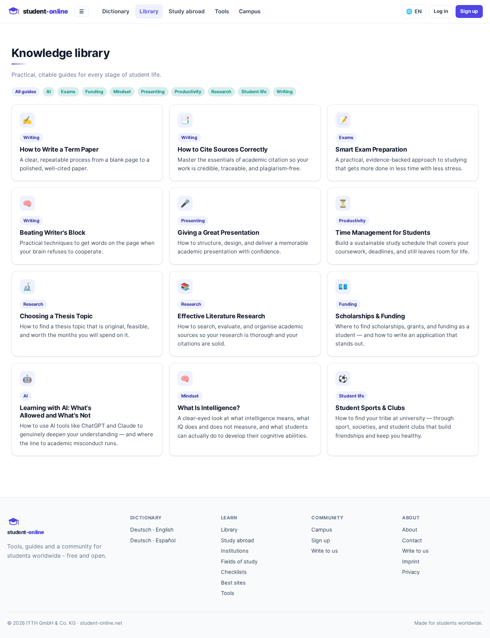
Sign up (469, 11)
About (409, 530)
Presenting (153, 91)
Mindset (122, 91)
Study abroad (187, 11)
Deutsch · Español (152, 540)
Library (149, 11)
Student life (254, 91)
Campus (249, 11)
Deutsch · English (152, 530)
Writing (285, 91)
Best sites (233, 583)
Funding (94, 91)
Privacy (411, 572)
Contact (412, 540)
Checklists (234, 572)
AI (48, 91)
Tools (222, 11)
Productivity (188, 91)
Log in (441, 11)
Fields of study (239, 561)
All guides (25, 91)
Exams (68, 91)
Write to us (324, 551)
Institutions (235, 551)
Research (221, 91)
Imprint (410, 561)
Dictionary (115, 11)
